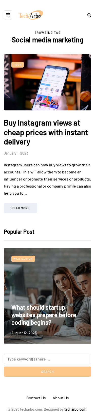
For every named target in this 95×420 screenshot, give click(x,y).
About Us (61, 397)
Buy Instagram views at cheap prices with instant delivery (46, 132)
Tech (17, 64)
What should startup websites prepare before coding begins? (43, 315)
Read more (20, 208)
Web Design (23, 258)
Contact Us (36, 397)
